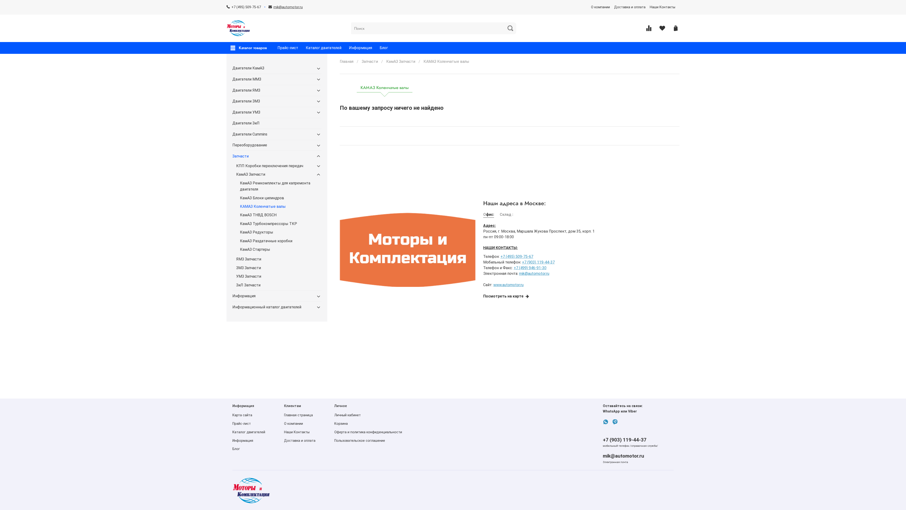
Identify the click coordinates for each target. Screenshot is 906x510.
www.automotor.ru (508, 285)
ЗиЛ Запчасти (248, 285)
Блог (384, 48)
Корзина (341, 424)
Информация (360, 48)
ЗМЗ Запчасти (248, 268)
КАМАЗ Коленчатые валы (263, 206)
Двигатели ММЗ (246, 79)
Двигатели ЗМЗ (246, 101)
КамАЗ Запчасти (400, 61)
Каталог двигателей (323, 48)
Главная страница (298, 415)
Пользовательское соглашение (359, 441)
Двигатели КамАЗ (248, 68)
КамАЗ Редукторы (256, 232)
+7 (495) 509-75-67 (246, 7)
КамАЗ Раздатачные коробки (266, 241)
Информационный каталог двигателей (266, 307)
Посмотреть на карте (503, 296)
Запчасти (370, 61)
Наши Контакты (662, 7)
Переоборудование (249, 145)
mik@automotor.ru (534, 273)
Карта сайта (242, 415)
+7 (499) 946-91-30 (530, 268)
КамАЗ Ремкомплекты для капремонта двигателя (275, 186)
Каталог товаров (253, 48)
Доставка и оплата (630, 7)
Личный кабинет (347, 415)
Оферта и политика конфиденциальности (368, 432)
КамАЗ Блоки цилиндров (262, 198)
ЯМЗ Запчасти (248, 259)
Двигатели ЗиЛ (246, 123)
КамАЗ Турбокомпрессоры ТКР (268, 223)
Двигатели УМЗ (246, 112)
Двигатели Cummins (249, 134)
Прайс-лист (287, 48)
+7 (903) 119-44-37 (538, 262)
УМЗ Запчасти (248, 276)
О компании (600, 7)
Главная (346, 61)
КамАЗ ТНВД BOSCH (258, 215)
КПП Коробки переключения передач (269, 166)
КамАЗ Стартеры (255, 249)
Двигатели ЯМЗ (246, 90)
